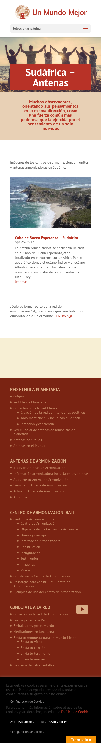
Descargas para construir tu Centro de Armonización (41, 584)
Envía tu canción (33, 647)
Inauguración (30, 553)
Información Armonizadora (40, 541)
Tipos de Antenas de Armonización (39, 468)
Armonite (20, 497)
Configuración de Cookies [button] (27, 701)
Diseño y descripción (36, 535)
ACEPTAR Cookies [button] (22, 722)
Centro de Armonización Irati (35, 519)
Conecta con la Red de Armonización (40, 614)
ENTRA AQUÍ (65, 316)
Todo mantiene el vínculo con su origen (50, 418)
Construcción (30, 547)
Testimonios (29, 558)
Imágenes (28, 564)
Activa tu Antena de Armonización (38, 491)
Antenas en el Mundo (29, 445)
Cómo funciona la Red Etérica (35, 408)
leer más (21, 281)
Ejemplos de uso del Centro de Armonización (47, 592)
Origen (18, 396)
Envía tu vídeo (31, 641)
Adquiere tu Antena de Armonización (41, 479)
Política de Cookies (75, 711)
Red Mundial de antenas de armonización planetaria (44, 432)
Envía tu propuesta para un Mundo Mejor (44, 637)
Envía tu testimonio (35, 653)
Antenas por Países (27, 440)
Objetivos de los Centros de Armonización (52, 529)
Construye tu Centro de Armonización (41, 576)
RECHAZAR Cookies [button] (54, 722)
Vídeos (25, 570)
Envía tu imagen (33, 659)
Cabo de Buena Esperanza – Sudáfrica (46, 237)
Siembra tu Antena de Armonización (40, 485)
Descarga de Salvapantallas (33, 665)
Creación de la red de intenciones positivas (53, 412)
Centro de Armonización (39, 523)
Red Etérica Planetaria (29, 402)
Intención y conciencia (37, 424)
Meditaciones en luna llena (33, 631)
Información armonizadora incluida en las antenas (50, 473)
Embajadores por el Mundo (33, 625)
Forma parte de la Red (29, 620)
